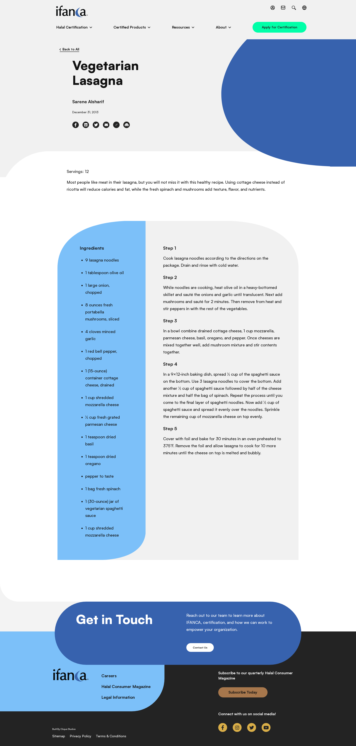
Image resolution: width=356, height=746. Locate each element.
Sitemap (58, 736)
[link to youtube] (266, 727)
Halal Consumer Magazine (126, 686)
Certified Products (129, 27)
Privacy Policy (80, 736)
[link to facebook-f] (75, 125)
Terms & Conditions (111, 736)
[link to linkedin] (86, 125)
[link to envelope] (106, 125)
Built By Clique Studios (64, 729)
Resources (181, 27)
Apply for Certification (279, 27)
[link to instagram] (237, 727)
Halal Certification (72, 27)
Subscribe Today (242, 692)
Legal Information (118, 697)
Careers (109, 675)
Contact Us (200, 647)
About (221, 27)
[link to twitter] (96, 125)
